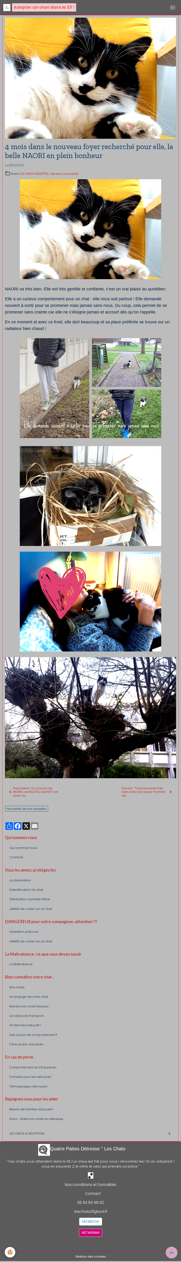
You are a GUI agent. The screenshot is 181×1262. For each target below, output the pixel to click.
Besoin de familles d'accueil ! (31, 1109)
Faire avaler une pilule (26, 1044)
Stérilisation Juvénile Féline (29, 899)
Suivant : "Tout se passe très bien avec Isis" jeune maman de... (143, 792)
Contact (93, 1193)
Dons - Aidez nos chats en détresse (36, 1119)
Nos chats (17, 987)
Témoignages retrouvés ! (28, 1086)
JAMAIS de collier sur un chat (30, 909)
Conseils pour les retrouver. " (31, 1077)
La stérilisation (20, 880)
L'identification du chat (26, 890)
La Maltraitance (21, 964)
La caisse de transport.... (27, 1016)
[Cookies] (10, 1252)
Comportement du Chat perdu (32, 1067)
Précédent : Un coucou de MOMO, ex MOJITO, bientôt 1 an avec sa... (35, 792)
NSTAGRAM (90, 1232)
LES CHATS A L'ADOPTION (89, 1134)
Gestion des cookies (90, 1256)
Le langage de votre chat (28, 997)
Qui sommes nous (23, 848)
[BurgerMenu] (172, 7)
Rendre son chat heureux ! (29, 1006)
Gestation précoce (23, 932)
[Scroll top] (171, 1252)
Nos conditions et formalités (90, 1184)
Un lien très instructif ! (25, 1025)
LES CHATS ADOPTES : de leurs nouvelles (49, 174)
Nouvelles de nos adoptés (26, 809)
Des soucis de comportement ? (33, 1035)
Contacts (16, 857)
